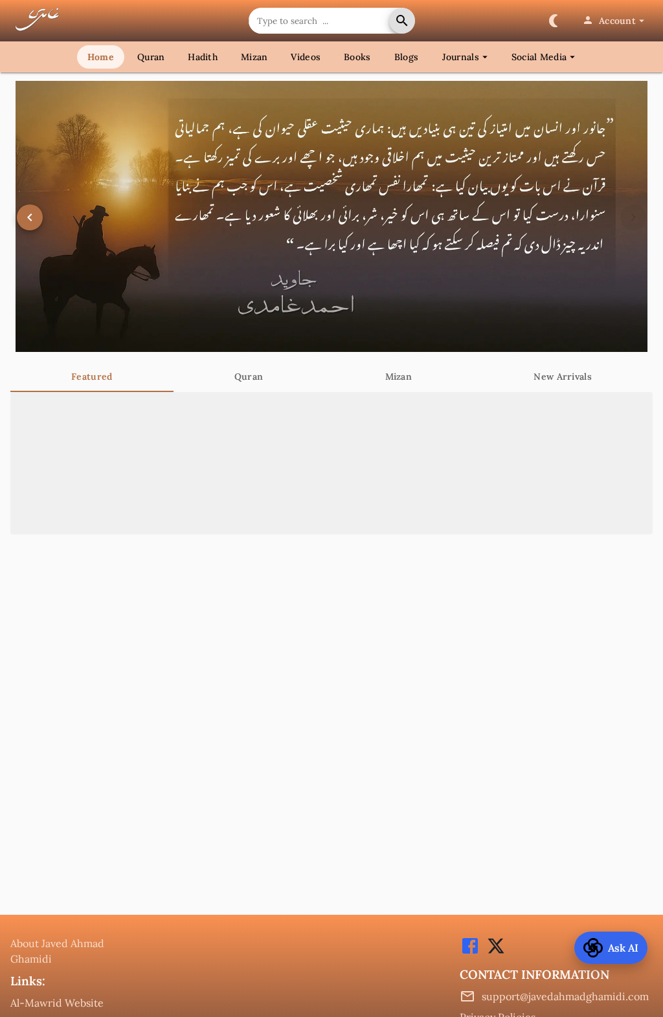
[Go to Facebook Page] (470, 952)
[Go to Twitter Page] (492, 952)
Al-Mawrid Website (57, 1002)
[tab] (92, 376)
